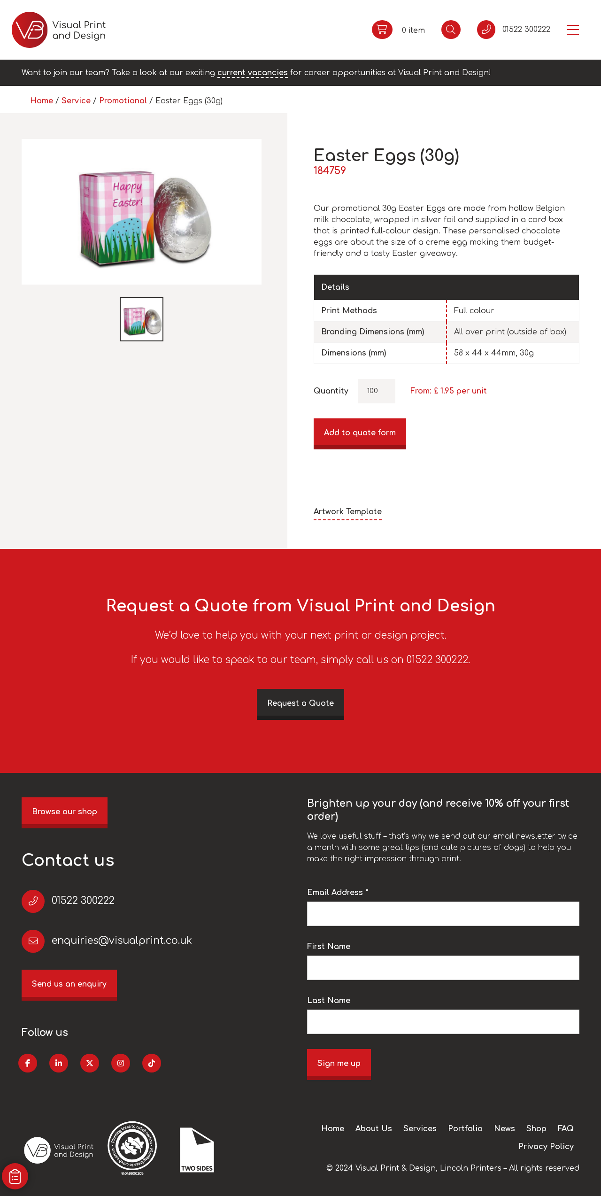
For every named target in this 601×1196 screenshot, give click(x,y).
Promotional (123, 101)
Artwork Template (348, 512)
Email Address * (338, 892)
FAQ (566, 1129)
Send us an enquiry (69, 984)
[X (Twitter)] (89, 1063)
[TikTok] (151, 1063)
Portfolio (465, 1129)
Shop (536, 1129)
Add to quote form (360, 433)
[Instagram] (120, 1063)
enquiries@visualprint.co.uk (122, 940)
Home (41, 101)
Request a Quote (300, 703)
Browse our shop (64, 812)
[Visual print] (59, 30)
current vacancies (252, 73)
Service (76, 101)
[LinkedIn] (58, 1063)
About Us (373, 1129)
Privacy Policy (546, 1146)
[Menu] (573, 30)
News (504, 1129)
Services (420, 1129)
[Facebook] (27, 1063)
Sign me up (339, 1063)
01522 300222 (83, 900)
